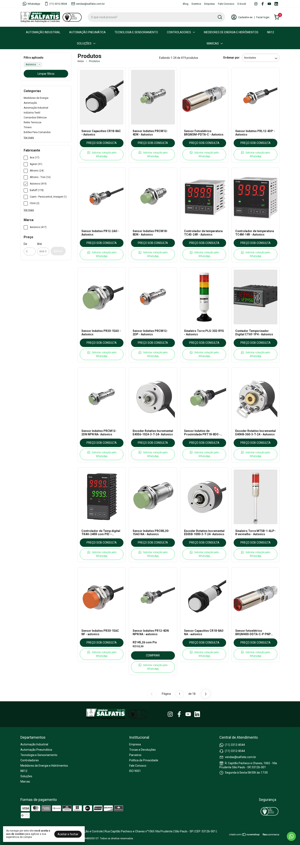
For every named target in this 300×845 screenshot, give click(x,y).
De (25, 244)
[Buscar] (219, 17)
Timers (28, 127)
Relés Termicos (32, 122)
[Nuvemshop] (244, 835)
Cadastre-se (245, 17)
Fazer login (262, 17)
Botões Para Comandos (37, 132)
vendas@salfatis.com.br (90, 3)
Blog (185, 3)
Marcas (213, 43)
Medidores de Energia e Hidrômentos (231, 32)
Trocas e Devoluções (142, 749)
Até (39, 244)
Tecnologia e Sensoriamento (136, 32)
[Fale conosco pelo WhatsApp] (291, 836)
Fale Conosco (226, 3)
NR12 (270, 32)
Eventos (196, 3)
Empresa (209, 3)
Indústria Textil (32, 112)
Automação (30, 102)
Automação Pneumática (87, 32)
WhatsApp (34, 3)
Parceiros (135, 755)
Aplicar (58, 251)
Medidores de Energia (36, 98)
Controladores (179, 32)
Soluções (84, 43)
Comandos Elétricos (35, 117)
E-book (242, 3)
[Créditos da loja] (270, 834)
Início (81, 61)
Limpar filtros (46, 73)
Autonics (31, 64)
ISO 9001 (135, 771)
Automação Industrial (43, 32)
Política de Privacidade (143, 760)
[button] (101, 154)
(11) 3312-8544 (58, 3)
